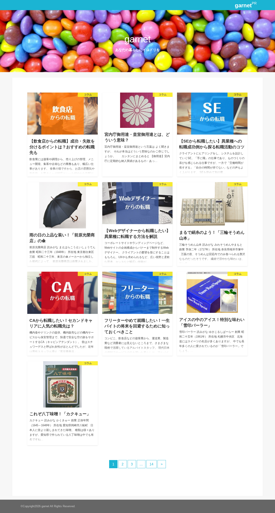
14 (151, 464)
